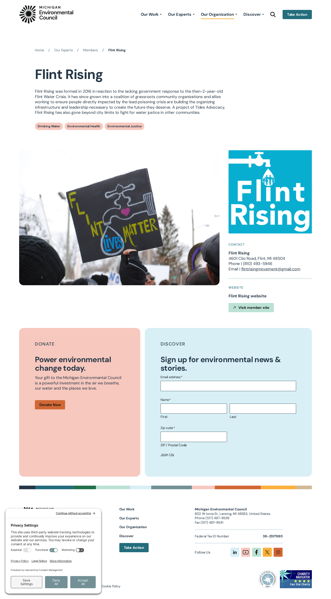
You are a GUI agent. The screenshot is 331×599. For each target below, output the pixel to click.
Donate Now (50, 404)
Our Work (150, 14)
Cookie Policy (111, 586)
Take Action (297, 14)
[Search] (273, 14)
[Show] (161, 14)
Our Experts (179, 14)
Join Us (167, 455)
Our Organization (217, 14)
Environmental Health (83, 126)
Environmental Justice (124, 126)
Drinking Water (49, 126)
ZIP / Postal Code (174, 445)
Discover (252, 14)
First (164, 417)
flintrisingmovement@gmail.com (270, 269)
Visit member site (253, 307)
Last (233, 417)
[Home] (46, 14)
